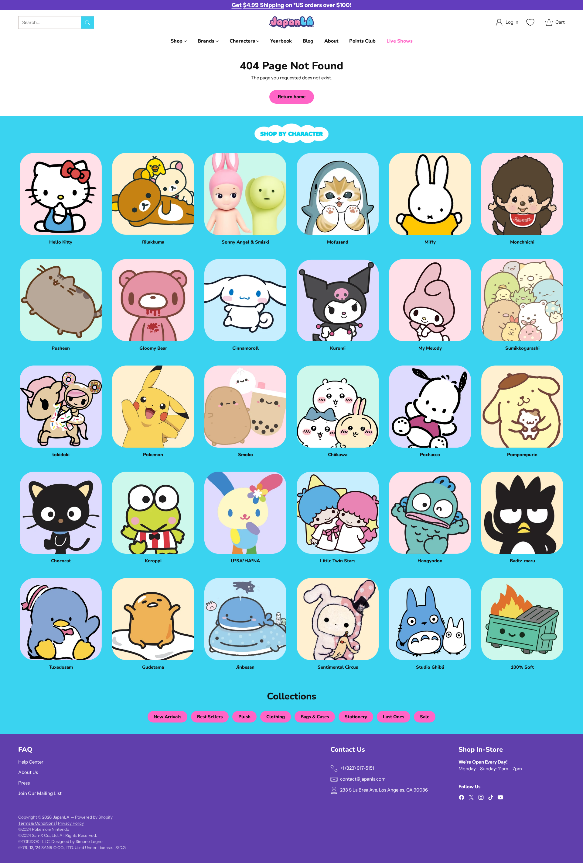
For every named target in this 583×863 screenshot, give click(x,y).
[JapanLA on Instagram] (481, 798)
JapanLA (61, 817)
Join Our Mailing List (40, 793)
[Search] (87, 22)
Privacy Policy (71, 823)
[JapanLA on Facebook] (461, 798)
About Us (28, 772)
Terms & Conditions (37, 823)
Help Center (30, 762)
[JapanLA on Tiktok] (490, 798)
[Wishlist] (529, 22)
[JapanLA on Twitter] (471, 798)
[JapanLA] (291, 22)
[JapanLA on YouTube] (500, 798)
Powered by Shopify (94, 817)
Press (24, 783)
